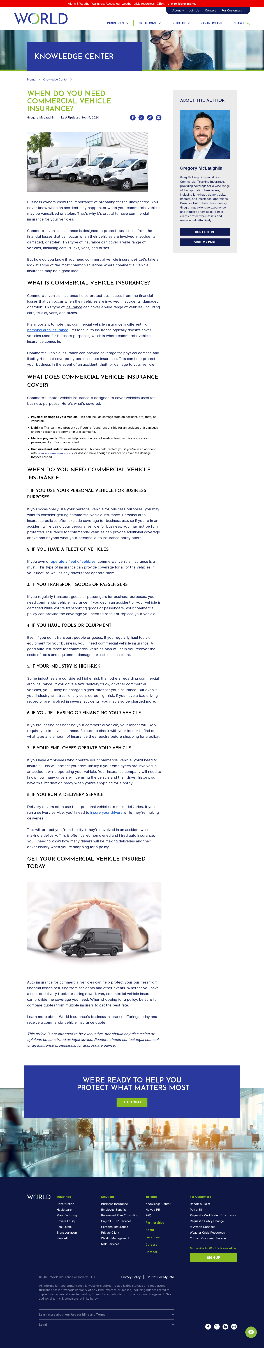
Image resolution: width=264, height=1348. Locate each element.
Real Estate (64, 1227)
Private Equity (66, 1221)
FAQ (148, 1215)
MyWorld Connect (202, 1227)
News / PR (152, 1209)
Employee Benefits (113, 1209)
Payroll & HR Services (116, 1221)
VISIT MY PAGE (205, 242)
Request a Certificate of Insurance (213, 1215)
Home (31, 79)
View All (62, 1238)
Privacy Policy (131, 1277)
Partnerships (211, 23)
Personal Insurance (114, 1227)
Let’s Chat (132, 1102)
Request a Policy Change (207, 1221)
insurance (74, 307)
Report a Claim (200, 1204)
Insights (178, 23)
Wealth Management (115, 1238)
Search (240, 23)
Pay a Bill (196, 1209)
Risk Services (110, 1244)
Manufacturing (67, 1215)
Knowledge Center (55, 79)
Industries (115, 23)
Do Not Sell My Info (160, 1277)
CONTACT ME (205, 232)
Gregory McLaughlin (41, 117)
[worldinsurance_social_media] (208, 1327)
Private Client (110, 1232)
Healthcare (64, 1209)
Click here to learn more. (176, 3)
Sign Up (213, 1257)
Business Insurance (114, 1204)
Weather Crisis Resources (207, 1232)
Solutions (147, 23)
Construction (65, 1204)
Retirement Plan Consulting (119, 1215)
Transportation (67, 1232)
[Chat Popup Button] (251, 1332)
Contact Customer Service (208, 1238)
